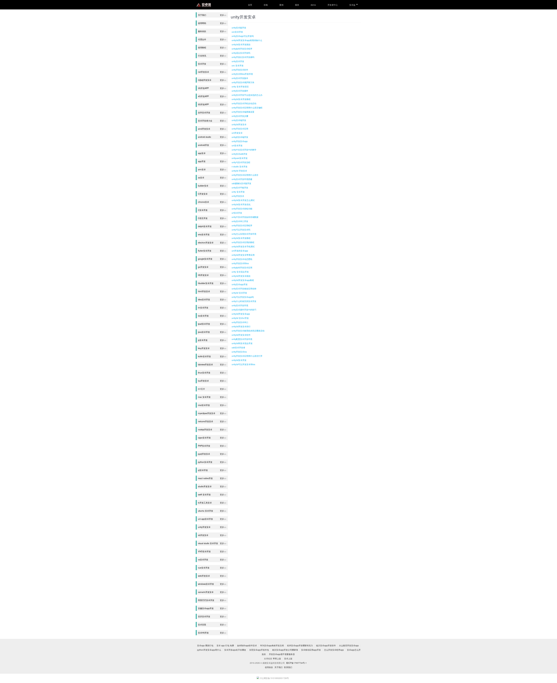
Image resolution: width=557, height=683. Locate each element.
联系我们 (288, 667)
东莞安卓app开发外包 (259, 649)
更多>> (223, 14)
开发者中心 (333, 4)
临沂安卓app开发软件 (326, 645)
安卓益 (352, 4)
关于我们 (278, 667)
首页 (250, 4)
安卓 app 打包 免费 (225, 645)
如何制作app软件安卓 (247, 645)
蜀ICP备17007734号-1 (296, 662)
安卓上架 (288, 658)
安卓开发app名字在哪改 (235, 649)
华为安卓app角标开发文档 (272, 645)
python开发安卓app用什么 (209, 649)
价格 (266, 4)
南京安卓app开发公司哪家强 (285, 649)
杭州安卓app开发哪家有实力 (300, 645)
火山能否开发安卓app (349, 645)
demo (313, 4)
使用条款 (269, 667)
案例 (281, 4)
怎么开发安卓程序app (334, 649)
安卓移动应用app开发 (311, 649)
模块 (297, 4)
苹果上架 (277, 658)
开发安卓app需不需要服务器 (282, 654)
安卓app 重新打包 (205, 645)
